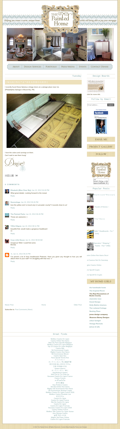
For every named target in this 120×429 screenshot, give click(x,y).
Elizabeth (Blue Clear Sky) (21, 190)
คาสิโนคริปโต (60, 380)
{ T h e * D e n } (99, 219)
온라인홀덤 (60, 383)
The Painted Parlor (18, 214)
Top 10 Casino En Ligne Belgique (60, 346)
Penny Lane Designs (81, 427)
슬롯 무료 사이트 (60, 415)
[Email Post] (16, 175)
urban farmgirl (95, 321)
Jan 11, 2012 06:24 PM (21, 254)
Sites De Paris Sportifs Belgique (60, 343)
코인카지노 (60, 396)
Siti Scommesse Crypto (60, 350)
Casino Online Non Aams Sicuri (96, 255)
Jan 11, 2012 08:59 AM (34, 240)
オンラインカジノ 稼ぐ (60, 370)
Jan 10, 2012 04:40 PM (40, 190)
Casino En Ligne (60, 398)
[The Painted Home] (101, 134)
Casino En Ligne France (60, 400)
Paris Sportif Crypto (92, 270)
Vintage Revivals (96, 324)
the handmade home (97, 287)
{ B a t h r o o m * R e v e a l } (104, 195)
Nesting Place (94, 311)
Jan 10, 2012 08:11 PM (30, 226)
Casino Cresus (60, 378)
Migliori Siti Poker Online (60, 417)
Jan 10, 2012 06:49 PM (34, 214)
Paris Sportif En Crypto (93, 275)
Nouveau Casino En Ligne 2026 (60, 408)
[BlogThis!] (8, 175)
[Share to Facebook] (12, 175)
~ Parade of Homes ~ (101, 207)
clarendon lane (95, 299)
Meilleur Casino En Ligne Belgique (60, 344)
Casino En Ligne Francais (60, 406)
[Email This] (6, 175)
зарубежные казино (60, 372)
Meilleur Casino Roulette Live (60, 394)
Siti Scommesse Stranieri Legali (60, 390)
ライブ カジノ (60, 360)
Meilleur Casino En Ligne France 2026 (60, 392)
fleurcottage (15, 202)
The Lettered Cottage (97, 308)
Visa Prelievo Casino (60, 385)
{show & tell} (94, 327)
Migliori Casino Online (93, 265)
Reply (13, 196)
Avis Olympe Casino (60, 413)
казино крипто (60, 368)
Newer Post (9, 305)
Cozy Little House (18, 240)
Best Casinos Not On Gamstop (96, 260)
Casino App (60, 348)
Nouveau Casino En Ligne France (60, 376)
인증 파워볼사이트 (60, 366)
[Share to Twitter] (10, 175)
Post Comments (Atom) (23, 309)
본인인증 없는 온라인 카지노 (60, 364)
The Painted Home (101, 109)
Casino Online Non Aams (60, 341)
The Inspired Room (97, 291)
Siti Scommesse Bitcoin (60, 354)
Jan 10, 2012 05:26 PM (29, 202)
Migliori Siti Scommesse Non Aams (60, 389)
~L (12, 254)
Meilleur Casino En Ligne (60, 339)
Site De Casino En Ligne (60, 402)
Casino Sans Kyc (60, 356)
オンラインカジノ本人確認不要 (60, 362)
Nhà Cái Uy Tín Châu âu (60, 374)
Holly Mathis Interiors (98, 305)
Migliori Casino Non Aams (60, 352)
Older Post (78, 305)
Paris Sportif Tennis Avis (60, 358)
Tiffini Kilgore (16, 226)
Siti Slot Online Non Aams (60, 387)
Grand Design (94, 302)
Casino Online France (60, 409)
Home (43, 305)
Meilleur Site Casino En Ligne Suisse (60, 411)
